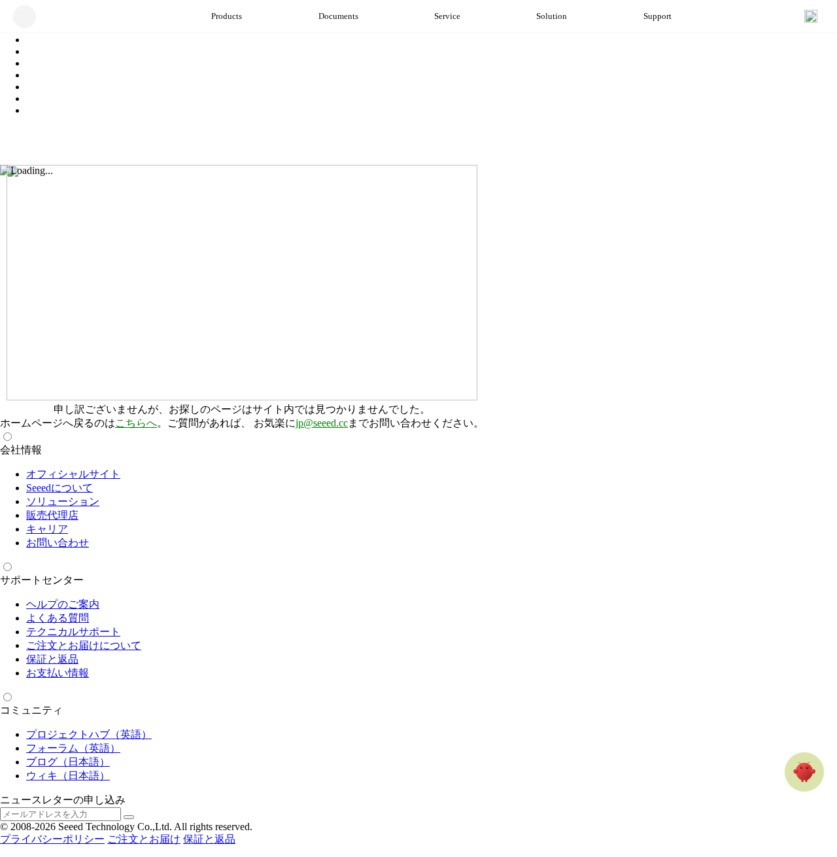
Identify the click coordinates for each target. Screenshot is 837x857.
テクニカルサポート (73, 631)
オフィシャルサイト (73, 474)
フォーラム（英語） (73, 748)
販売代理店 (52, 515)
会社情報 (21, 449)
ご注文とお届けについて (83, 645)
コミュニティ (31, 710)
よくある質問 (57, 617)
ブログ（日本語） (68, 761)
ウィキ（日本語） (68, 775)
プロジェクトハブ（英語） (89, 734)
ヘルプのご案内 (62, 604)
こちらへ (136, 422)
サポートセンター (42, 580)
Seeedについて (59, 487)
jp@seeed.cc (322, 422)
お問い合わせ (57, 542)
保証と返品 (52, 659)
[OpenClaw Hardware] (804, 772)
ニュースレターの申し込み (63, 799)
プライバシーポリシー (52, 839)
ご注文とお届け (143, 839)
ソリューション (62, 501)
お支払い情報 (57, 672)
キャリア (47, 528)
